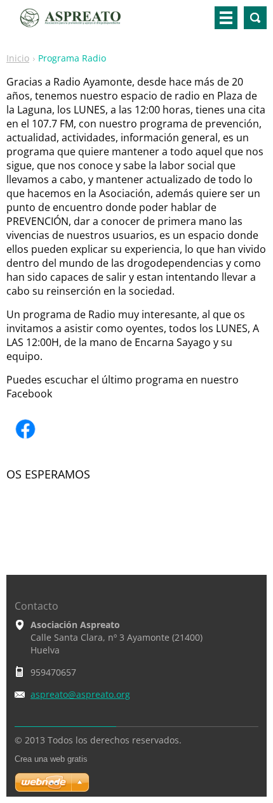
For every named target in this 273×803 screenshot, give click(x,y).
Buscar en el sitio (255, 17)
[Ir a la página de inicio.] (78, 23)
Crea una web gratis (51, 759)
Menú (226, 17)
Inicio (17, 58)
